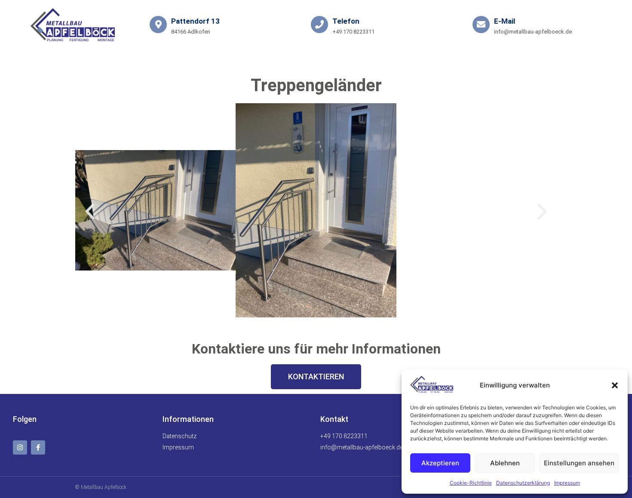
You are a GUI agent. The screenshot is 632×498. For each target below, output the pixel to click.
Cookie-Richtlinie (471, 483)
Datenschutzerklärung (523, 483)
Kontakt (234, 61)
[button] (615, 385)
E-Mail (504, 21)
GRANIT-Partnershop (319, 61)
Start (96, 61)
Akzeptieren (440, 463)
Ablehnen (505, 463)
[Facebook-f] (38, 447)
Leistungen (158, 61)
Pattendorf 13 (195, 21)
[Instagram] (20, 447)
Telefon (345, 21)
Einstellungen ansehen (579, 463)
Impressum (567, 483)
